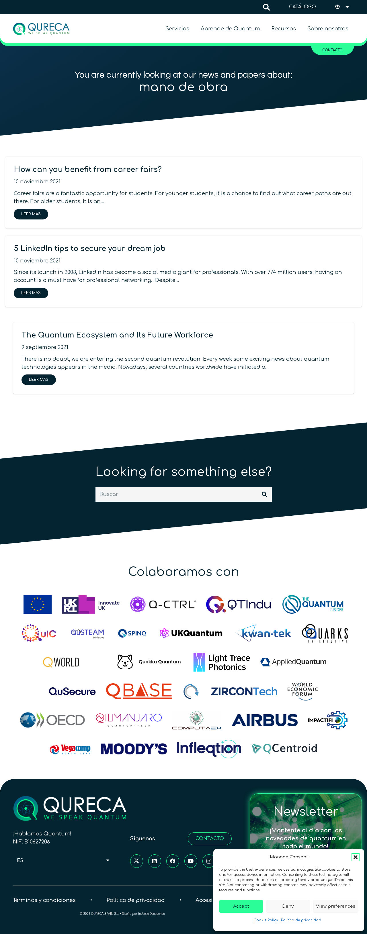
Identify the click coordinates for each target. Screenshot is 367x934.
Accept (241, 906)
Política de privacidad (136, 900)
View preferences (335, 906)
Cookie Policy (265, 920)
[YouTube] (190, 861)
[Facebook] (172, 861)
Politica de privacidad (301, 920)
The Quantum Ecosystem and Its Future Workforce (117, 335)
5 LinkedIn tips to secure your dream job (90, 249)
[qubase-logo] (139, 691)
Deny (288, 906)
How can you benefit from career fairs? (88, 170)
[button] (355, 857)
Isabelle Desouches (151, 913)
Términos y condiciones (44, 900)
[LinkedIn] (154, 861)
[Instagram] (208, 861)
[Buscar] (264, 494)
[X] (136, 861)
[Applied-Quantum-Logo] (293, 662)
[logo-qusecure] (72, 691)
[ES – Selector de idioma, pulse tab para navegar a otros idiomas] (342, 7)
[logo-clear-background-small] (41, 28)
